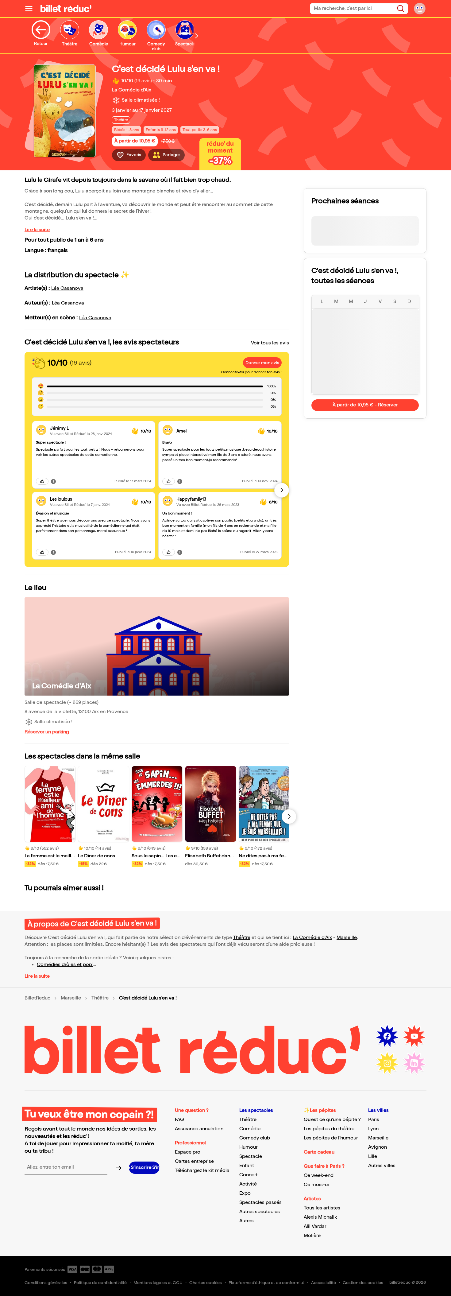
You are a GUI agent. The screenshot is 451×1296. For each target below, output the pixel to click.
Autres (246, 1221)
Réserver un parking (47, 732)
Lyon (373, 1129)
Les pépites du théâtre (329, 1129)
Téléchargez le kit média (202, 1171)
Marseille (347, 938)
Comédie (249, 1129)
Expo (245, 1193)
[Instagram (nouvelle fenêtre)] (387, 1063)
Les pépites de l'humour (331, 1138)
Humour (248, 1147)
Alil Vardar (315, 1226)
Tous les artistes (322, 1208)
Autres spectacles (259, 1212)
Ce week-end (318, 1175)
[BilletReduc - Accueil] (65, 8)
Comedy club (254, 1138)
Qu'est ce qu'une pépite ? (332, 1120)
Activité (248, 1184)
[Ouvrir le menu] (31, 8)
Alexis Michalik (320, 1217)
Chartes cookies (205, 1282)
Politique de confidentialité (100, 1282)
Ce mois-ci (316, 1185)
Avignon (377, 1147)
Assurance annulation (199, 1129)
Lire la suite (37, 230)
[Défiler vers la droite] (196, 35)
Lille (372, 1156)
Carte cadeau (319, 1152)
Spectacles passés (260, 1202)
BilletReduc (37, 998)
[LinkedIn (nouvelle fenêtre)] (414, 1063)
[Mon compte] (419, 8)
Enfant (246, 1166)
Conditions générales (46, 1282)
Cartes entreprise (194, 1161)
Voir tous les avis (270, 343)
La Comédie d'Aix (131, 90)
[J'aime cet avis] (42, 481)
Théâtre (241, 938)
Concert (248, 1175)
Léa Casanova (67, 288)
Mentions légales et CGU (158, 1282)
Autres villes (381, 1166)
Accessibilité (323, 1282)
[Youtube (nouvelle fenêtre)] (414, 1036)
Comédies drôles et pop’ (65, 965)
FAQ (179, 1120)
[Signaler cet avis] (53, 481)
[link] (88, 428)
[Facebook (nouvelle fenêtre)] (387, 1036)
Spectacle (250, 1156)
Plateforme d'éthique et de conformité (266, 1282)
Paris (373, 1120)
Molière (312, 1236)
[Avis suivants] (281, 490)
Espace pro (187, 1152)
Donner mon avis (262, 362)
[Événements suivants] (289, 816)
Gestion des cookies (363, 1282)
